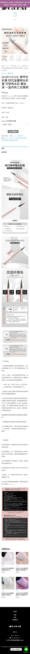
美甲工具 (13, 66)
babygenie (12, 138)
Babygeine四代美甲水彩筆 (9, 121)
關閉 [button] (25, 5)
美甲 (21, 138)
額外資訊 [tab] (4, 152)
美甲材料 (5, 140)
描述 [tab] (3, 148)
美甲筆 (16, 140)
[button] (25, 30)
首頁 (3, 66)
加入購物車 (13, 131)
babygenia (6, 138)
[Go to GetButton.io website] (26, 652)
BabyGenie (7, 66)
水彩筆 (17, 138)
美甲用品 (11, 140)
